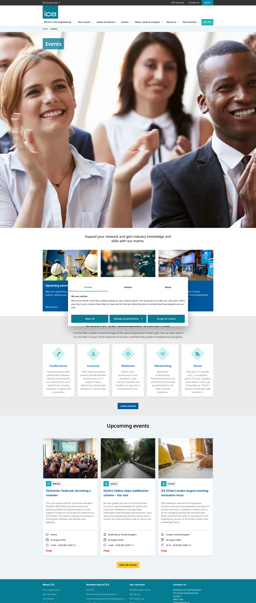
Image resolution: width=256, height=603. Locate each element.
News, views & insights (147, 22)
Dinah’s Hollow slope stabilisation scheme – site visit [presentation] (125, 493)
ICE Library (135, 594)
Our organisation (51, 589)
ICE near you (177, 2)
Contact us (194, 2)
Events (124, 22)
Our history (48, 598)
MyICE (207, 2)
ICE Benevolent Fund (140, 589)
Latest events (128, 406)
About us (171, 22)
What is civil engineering (57, 22)
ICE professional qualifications (101, 594)
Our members (50, 594)
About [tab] (168, 287)
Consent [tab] (88, 287)
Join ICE (207, 22)
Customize (128, 319)
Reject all (90, 318)
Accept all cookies (166, 318)
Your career (84, 22)
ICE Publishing (137, 598)
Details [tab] (128, 287)
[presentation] (58, 366)
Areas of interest (106, 22)
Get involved (189, 22)
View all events (128, 564)
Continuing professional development (105, 598)
